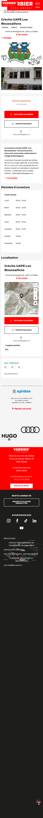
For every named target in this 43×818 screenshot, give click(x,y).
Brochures (9, 538)
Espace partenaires (14, 550)
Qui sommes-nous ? (13, 565)
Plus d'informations (11, 373)
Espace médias (30, 554)
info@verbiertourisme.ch (21, 476)
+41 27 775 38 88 (21, 479)
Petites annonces (13, 554)
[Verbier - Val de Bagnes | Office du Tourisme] (21, 5)
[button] (21, 53)
